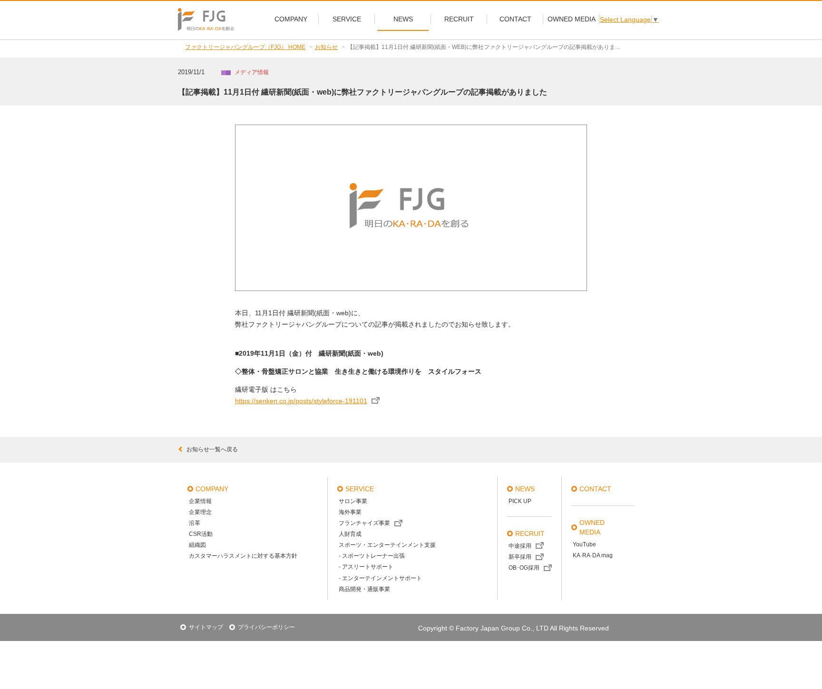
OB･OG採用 (524, 567)
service (359, 489)
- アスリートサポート (366, 566)
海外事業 (350, 512)
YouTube (584, 544)
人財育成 (350, 534)
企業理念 (200, 512)
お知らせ (326, 47)
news (525, 489)
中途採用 (520, 546)
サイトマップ (206, 627)
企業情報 (200, 501)
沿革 (194, 523)
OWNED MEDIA (592, 527)
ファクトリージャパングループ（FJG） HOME (245, 47)
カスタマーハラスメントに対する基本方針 (243, 556)
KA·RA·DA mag (593, 555)
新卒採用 (520, 556)
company (212, 489)
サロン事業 (353, 501)
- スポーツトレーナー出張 (372, 556)
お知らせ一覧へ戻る (212, 449)
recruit (530, 533)
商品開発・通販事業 (364, 589)
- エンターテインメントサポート (380, 578)
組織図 (197, 545)
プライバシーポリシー (266, 627)
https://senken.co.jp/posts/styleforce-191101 (301, 401)
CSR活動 (201, 534)
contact (595, 489)
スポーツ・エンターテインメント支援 (387, 545)
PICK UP (520, 501)
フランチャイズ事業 (364, 523)
